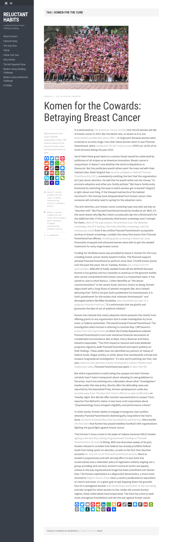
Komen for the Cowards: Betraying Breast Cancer (92, 112)
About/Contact (10, 36)
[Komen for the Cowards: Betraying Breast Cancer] (101, 58)
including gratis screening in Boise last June (126, 238)
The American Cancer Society (110, 129)
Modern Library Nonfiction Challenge (15, 79)
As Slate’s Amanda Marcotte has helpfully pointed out (111, 419)
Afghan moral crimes (98, 477)
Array (100, 531)
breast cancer (54, 212)
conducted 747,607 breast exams (114, 145)
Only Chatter (9, 59)
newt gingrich (54, 220)
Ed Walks (7, 85)
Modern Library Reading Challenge (14, 71)
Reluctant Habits (15, 17)
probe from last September (89, 331)
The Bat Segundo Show (14, 64)
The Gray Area (10, 45)
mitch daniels (59, 218)
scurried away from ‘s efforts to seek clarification (111, 393)
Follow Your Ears (11, 55)
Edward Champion (72, 96)
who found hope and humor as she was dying (131, 485)
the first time (81, 423)
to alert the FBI (137, 366)
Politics (51, 203)
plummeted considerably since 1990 (94, 137)
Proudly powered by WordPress (63, 531)
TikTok (6, 50)
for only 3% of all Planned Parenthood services (111, 454)
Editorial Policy (10, 41)
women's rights (55, 229)
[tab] (6, 3)
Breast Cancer (54, 192)
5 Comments (53, 235)
